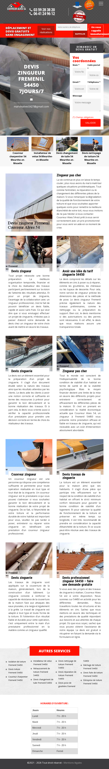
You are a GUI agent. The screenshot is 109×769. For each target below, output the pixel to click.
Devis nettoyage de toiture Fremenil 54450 (67, 664)
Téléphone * (93, 82)
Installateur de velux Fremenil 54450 (42, 663)
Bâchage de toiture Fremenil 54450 (92, 667)
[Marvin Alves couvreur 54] (16, 12)
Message (77, 95)
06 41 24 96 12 (44, 14)
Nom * (76, 65)
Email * (76, 82)
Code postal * (93, 67)
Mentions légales (73, 762)
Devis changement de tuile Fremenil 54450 (43, 681)
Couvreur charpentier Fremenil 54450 (18, 678)
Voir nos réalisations (46, 30)
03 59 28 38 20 (44, 10)
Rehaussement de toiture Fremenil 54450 (41, 672)
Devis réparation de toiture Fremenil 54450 (67, 675)
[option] (18, 150)
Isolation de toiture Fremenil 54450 (17, 663)
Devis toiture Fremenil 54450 (15, 671)
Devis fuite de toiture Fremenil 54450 (93, 674)
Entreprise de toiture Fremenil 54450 (92, 682)
